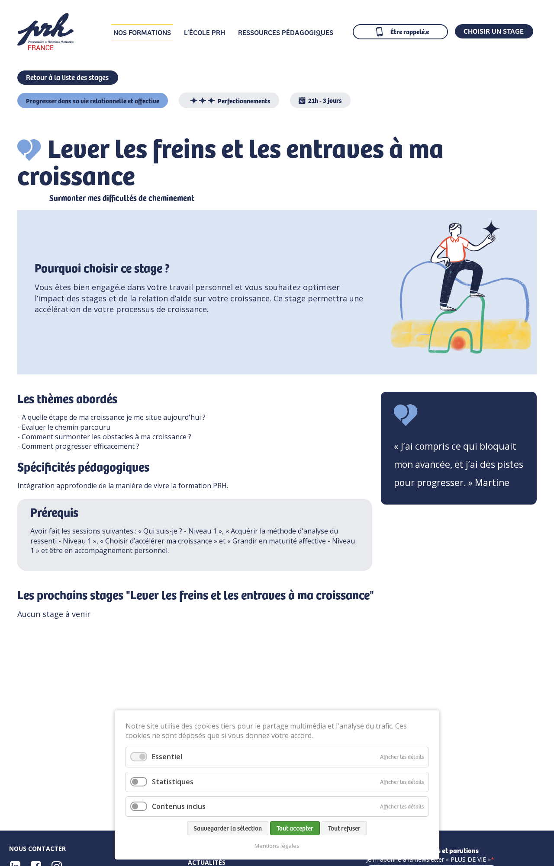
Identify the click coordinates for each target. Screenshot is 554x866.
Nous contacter (37, 848)
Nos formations (142, 32)
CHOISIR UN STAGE (494, 31)
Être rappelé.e (409, 31)
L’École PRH (204, 32)
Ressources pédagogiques (285, 32)
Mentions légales (277, 846)
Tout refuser (344, 828)
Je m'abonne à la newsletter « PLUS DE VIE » (428, 859)
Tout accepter (295, 828)
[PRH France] (45, 47)
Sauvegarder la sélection (227, 828)
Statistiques (172, 781)
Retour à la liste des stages (67, 77)
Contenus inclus (179, 806)
